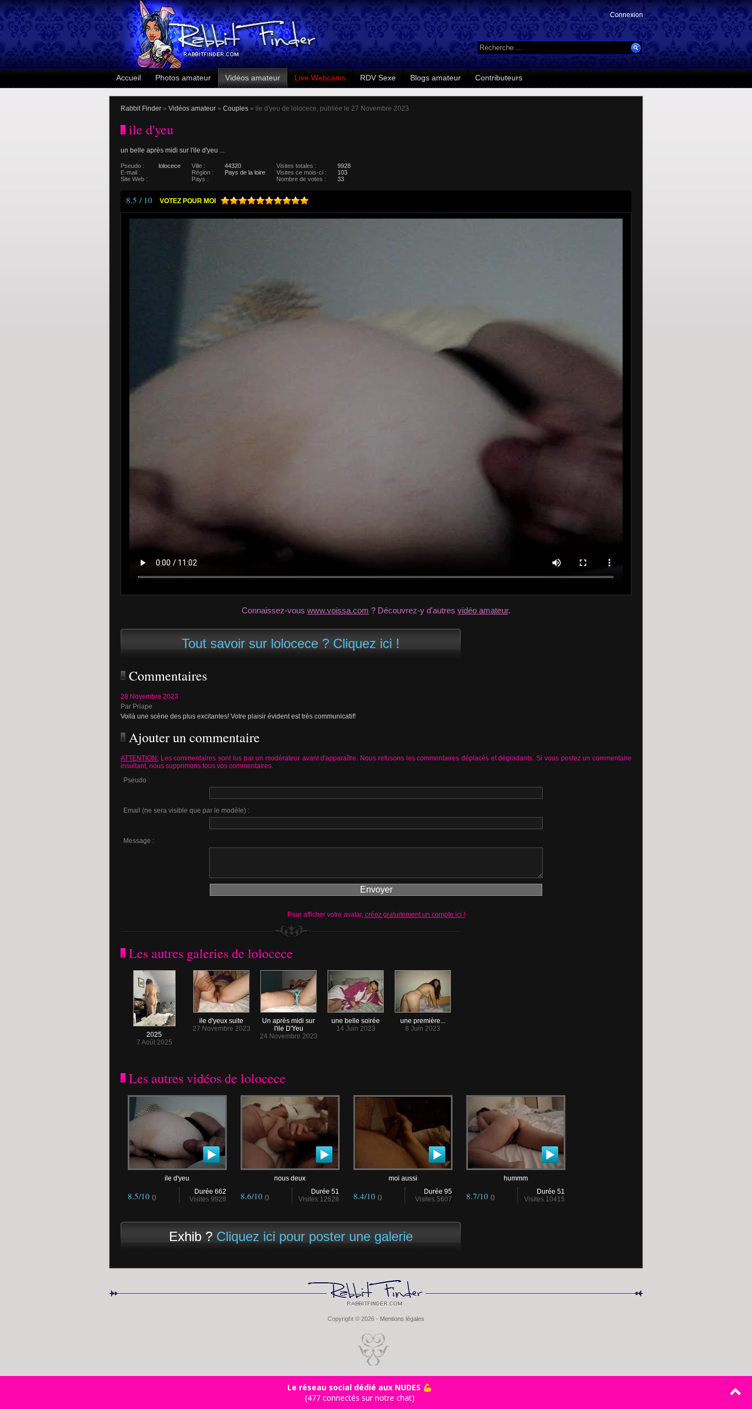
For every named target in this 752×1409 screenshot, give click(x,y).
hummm (516, 1178)
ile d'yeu (177, 1178)
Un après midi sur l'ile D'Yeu (288, 1024)
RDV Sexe (378, 77)
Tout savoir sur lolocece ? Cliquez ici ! (291, 643)
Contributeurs (498, 77)
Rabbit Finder (141, 108)
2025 (154, 1034)
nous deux (290, 1178)
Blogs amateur (435, 77)
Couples (235, 108)
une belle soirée (355, 1021)
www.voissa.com (338, 610)
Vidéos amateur (252, 77)
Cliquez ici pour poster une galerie (314, 1236)
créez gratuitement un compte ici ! (415, 914)
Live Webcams (320, 77)
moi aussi (403, 1178)
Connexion (626, 15)
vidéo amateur (482, 610)
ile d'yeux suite (221, 1021)
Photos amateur (183, 77)
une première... (422, 1021)
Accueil (128, 77)
